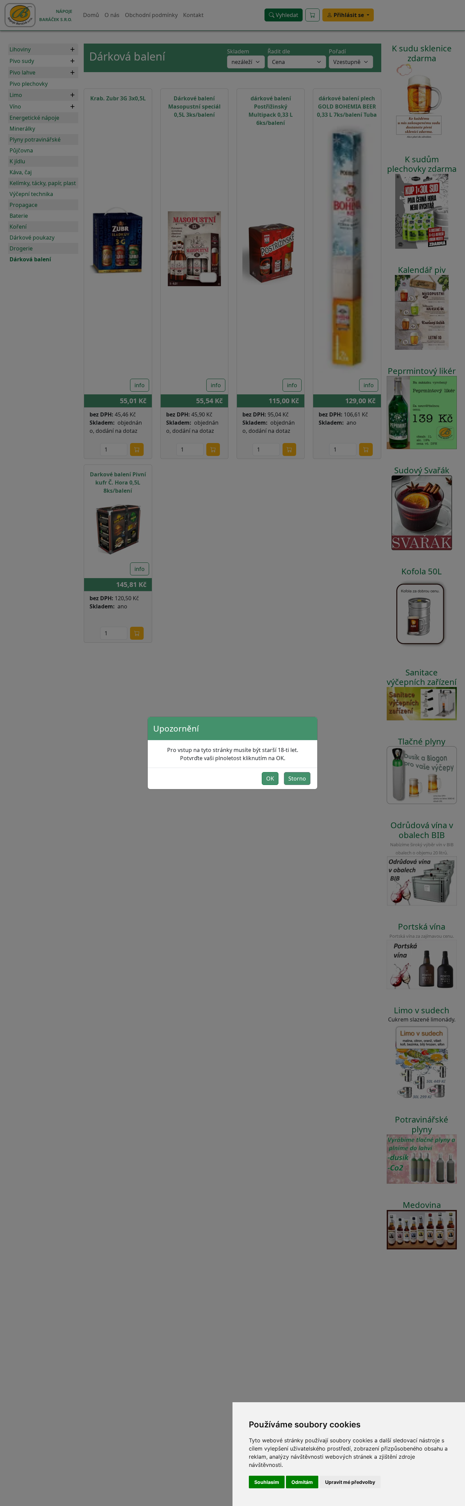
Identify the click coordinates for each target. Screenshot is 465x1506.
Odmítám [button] (302, 1482)
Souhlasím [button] (266, 1482)
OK (270, 778)
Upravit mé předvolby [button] (350, 1482)
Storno (297, 778)
